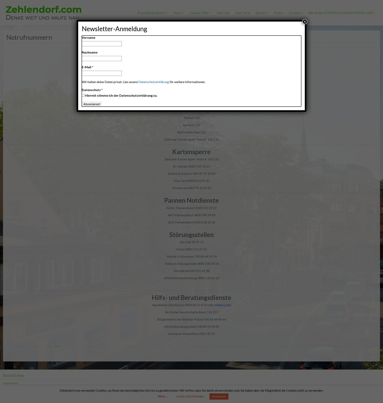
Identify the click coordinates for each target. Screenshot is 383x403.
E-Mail (87, 67)
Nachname (90, 52)
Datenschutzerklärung (153, 82)
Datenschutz (92, 90)
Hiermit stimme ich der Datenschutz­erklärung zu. (120, 95)
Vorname (88, 37)
